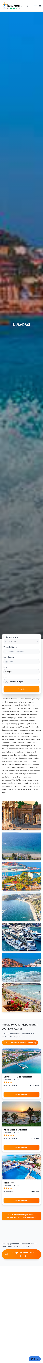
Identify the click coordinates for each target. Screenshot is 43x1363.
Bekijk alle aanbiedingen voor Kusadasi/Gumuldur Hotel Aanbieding (20, 1216)
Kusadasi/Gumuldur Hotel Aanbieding (20, 1043)
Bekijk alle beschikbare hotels (23, 1254)
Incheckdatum (9, 657)
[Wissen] (37, 642)
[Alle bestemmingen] (39, 5)
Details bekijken (21, 1094)
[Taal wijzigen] (36, 5)
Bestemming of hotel (11, 637)
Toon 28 (21, 689)
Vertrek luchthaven (10, 647)
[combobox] (21, 671)
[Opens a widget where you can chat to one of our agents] (35, 1359)
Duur (5, 667)
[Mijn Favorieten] (31, 6)
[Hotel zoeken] (27, 6)
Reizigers (7, 677)
